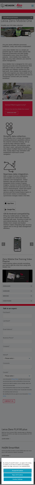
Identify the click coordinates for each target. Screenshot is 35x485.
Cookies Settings (18, 479)
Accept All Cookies (17, 470)
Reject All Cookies (17, 475)
